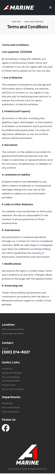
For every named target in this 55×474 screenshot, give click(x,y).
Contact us (7, 368)
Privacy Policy (42, 249)
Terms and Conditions (33, 22)
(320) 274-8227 (16, 352)
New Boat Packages (12, 372)
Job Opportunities (11, 380)
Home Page (16, 22)
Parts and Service (10, 411)
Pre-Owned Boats (11, 377)
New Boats (7, 403)
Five (17, 468)
